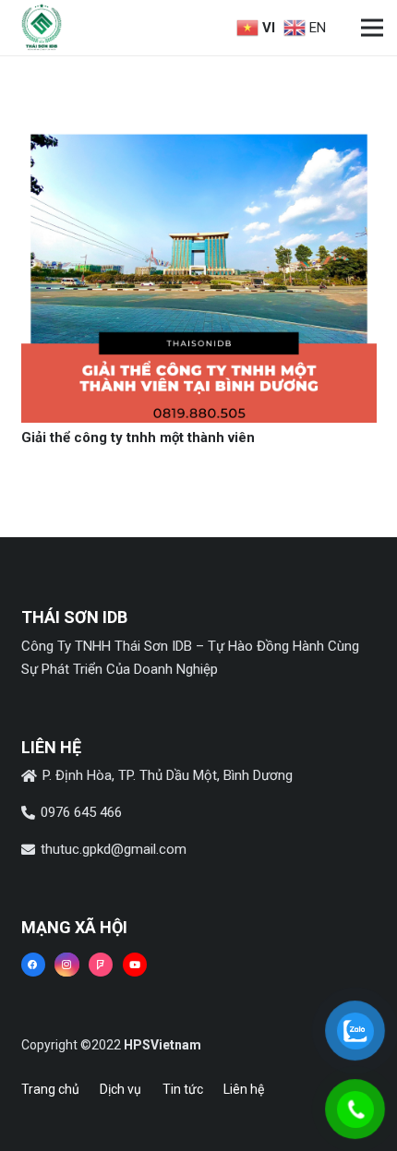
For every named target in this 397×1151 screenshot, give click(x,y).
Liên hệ (243, 1089)
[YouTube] (135, 965)
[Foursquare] (101, 965)
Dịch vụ (120, 1089)
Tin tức (182, 1089)
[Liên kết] (41, 27)
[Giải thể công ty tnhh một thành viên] (199, 135)
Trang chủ (50, 1089)
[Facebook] (33, 965)
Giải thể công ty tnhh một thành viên (138, 437)
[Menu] (372, 28)
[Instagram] (66, 965)
